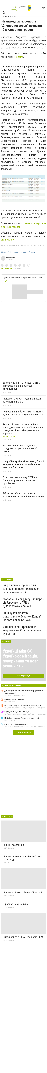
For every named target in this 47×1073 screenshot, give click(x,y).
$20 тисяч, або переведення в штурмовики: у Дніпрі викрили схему (23, 495)
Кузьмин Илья (11, 257)
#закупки (32, 252)
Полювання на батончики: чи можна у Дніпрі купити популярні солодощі (23, 413)
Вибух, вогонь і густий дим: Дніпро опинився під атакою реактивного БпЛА (21, 588)
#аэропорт (16, 252)
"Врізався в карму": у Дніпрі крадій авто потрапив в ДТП (22, 400)
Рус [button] (43, 8)
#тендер (24, 252)
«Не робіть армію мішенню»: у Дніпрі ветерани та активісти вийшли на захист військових (23, 464)
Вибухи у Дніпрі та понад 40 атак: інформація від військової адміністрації (21, 385)
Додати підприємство (23, 732)
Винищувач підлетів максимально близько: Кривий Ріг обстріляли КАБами (22, 616)
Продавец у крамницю (16, 904)
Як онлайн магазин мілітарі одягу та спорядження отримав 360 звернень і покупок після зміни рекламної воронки (23, 429)
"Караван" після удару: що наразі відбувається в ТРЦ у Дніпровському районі (23, 602)
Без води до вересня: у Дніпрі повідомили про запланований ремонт (20, 448)
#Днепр (3, 252)
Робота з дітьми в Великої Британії (22, 892)
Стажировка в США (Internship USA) (23, 937)
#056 (9, 252)
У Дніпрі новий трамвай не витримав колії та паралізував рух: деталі (22, 630)
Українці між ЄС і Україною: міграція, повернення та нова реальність (20, 659)
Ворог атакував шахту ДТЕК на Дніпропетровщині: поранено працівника (20, 480)
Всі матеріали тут (23, 676)
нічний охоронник (13, 844)
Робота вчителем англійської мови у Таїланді (22, 858)
